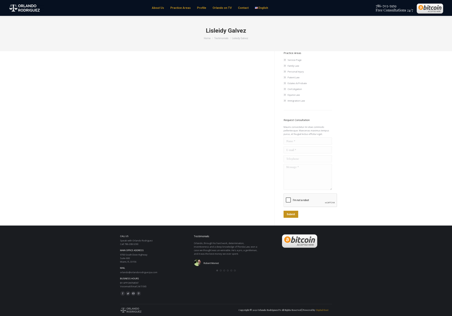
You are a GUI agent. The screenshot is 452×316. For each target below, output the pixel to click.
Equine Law (294, 94)
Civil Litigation (295, 89)
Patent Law (293, 77)
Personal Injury (296, 71)
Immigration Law (296, 100)
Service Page (295, 60)
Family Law (293, 65)
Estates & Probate (297, 83)
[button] (217, 270)
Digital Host (322, 309)
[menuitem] (158, 8)
